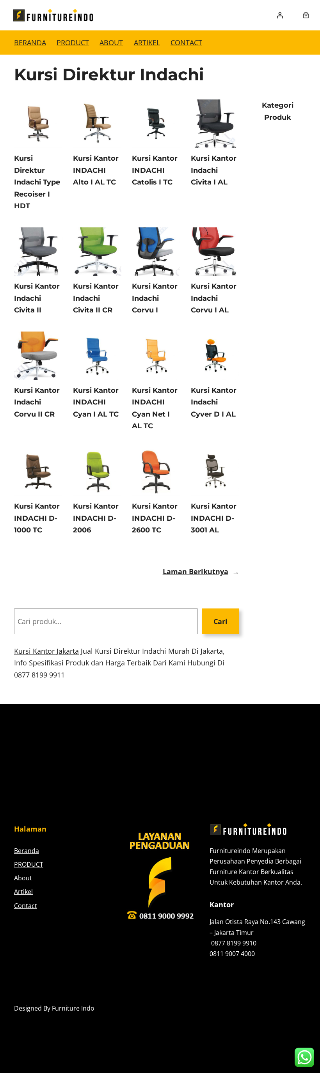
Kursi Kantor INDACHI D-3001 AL (213, 518)
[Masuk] (280, 15)
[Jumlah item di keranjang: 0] (306, 15)
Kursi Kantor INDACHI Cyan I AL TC (96, 402)
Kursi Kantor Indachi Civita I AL (213, 170)
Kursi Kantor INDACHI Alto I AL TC (96, 170)
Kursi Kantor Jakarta (46, 651)
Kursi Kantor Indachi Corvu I (155, 298)
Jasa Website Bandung (273, 1008)
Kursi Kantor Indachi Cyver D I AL (213, 402)
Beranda (30, 42)
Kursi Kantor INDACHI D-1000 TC (37, 518)
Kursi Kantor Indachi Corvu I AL (213, 298)
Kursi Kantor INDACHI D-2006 (96, 518)
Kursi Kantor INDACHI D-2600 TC (155, 518)
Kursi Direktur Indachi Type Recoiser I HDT (37, 182)
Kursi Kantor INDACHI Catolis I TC (155, 170)
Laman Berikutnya (201, 571)
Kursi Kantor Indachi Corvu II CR (37, 402)
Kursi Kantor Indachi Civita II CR (96, 298)
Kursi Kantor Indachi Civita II (37, 298)
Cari (220, 621)
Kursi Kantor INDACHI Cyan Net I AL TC (155, 408)
